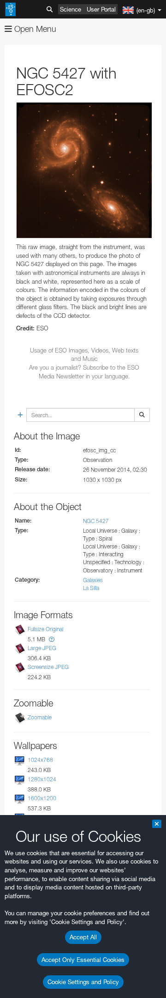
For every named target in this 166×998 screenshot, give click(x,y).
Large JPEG (42, 648)
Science (70, 9)
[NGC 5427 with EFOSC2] (84, 170)
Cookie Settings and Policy (83, 982)
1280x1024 (42, 779)
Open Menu (34, 29)
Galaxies (93, 580)
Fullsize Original (45, 629)
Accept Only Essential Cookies (83, 959)
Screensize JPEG (48, 666)
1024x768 (40, 760)
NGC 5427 (96, 520)
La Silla (91, 587)
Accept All (83, 937)
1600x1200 (42, 798)
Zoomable (40, 717)
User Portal (101, 9)
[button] (51, 639)
